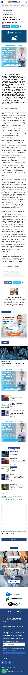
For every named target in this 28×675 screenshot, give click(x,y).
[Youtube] (10, 662)
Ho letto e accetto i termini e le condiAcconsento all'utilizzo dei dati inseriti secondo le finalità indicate (13, 648)
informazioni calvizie (20, 275)
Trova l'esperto (6, 311)
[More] (20, 26)
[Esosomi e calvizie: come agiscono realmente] (14, 353)
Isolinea (3, 414)
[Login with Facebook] (14, 502)
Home (2, 5)
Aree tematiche (7, 5)
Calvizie (12, 275)
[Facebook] (2, 662)
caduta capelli (6, 275)
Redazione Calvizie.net (11, 22)
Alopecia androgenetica (14, 271)
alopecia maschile (16, 273)
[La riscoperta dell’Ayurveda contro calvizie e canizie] (5, 487)
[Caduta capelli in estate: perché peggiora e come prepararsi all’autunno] (5, 398)
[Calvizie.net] (14, 2)
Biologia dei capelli (5, 361)
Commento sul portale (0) (6, 496)
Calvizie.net (5, 625)
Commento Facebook (18, 496)
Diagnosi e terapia (14, 5)
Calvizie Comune (5, 400)
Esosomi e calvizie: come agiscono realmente (12, 364)
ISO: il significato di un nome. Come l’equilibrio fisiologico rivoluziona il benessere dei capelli (17, 412)
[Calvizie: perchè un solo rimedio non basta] (5, 406)
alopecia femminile (7, 273)
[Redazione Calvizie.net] (3, 22)
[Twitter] (6, 662)
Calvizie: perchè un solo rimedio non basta (18, 404)
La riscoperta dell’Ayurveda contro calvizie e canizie (17, 486)
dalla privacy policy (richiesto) (9, 650)
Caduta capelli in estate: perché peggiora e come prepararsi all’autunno (18, 397)
